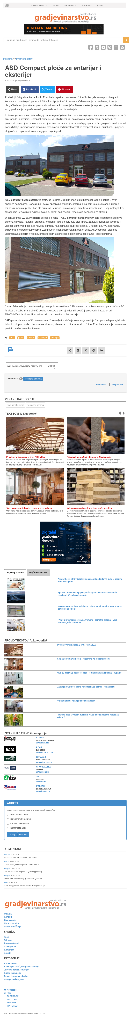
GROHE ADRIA (43, 767)
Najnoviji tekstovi (15, 573)
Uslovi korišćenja (12, 926)
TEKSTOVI (70, 6)
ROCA (39, 747)
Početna (8, 58)
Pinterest (66, 89)
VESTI (56, 5)
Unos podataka (11, 923)
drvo (12, 338)
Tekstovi (8, 940)
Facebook (31, 89)
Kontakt (8, 917)
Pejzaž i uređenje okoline (16, 976)
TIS (37, 776)
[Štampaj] (10, 350)
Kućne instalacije (12, 973)
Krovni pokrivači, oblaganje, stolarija (21, 966)
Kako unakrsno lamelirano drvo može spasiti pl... (90, 508)
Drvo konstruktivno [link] (15, 405)
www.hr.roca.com (44, 752)
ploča (20, 338)
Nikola (7, 861)
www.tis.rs (41, 781)
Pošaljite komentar (33, 379)
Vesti (6, 937)
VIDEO (100, 5)
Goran (7, 854)
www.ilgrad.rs (42, 743)
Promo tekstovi (24, 58)
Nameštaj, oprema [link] (35, 405)
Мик (6, 882)
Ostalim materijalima (19, 823)
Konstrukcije (10, 963)
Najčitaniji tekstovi (38, 572)
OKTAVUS (41, 757)
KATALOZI (86, 5)
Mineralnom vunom (19, 814)
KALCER (40, 786)
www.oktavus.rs (44, 762)
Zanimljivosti (10, 946)
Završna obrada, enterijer (16, 970)
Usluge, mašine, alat (14, 979)
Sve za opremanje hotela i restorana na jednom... (29, 508)
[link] (65, 18)
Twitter (49, 89)
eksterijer (42, 338)
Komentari (12, 849)
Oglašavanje (10, 920)
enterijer (55, 338)
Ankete (7, 953)
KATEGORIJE (39, 6)
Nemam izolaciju (18, 828)
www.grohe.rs (42, 772)
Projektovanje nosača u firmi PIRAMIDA (25, 457)
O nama (8, 914)
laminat (30, 338)
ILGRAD (40, 737)
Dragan (7, 868)
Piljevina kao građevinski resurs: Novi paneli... (89, 457)
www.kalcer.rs (43, 791)
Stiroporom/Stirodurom (20, 819)
